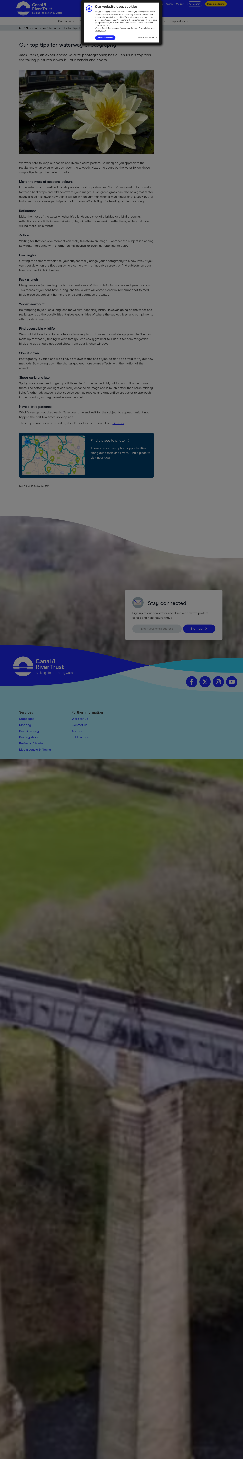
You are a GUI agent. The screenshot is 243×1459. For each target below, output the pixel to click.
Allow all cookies (105, 37)
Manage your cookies (146, 37)
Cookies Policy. (104, 25)
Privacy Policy (100, 30)
